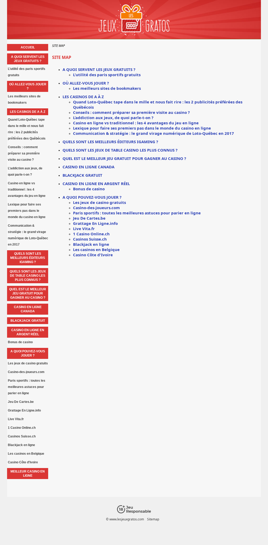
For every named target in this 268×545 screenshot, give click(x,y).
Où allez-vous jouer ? (86, 83)
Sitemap (153, 519)
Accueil (28, 47)
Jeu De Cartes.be (89, 218)
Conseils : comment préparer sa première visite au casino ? (131, 112)
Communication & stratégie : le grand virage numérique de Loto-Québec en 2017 (153, 133)
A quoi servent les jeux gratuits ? (99, 69)
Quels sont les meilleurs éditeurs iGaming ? (110, 141)
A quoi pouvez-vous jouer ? (92, 197)
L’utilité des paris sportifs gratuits (107, 74)
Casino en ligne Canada (88, 166)
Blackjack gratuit (82, 175)
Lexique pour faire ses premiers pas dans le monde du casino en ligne (142, 128)
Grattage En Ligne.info (95, 223)
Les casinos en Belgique (96, 249)
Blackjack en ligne (91, 244)
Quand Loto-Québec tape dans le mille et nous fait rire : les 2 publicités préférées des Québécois (27, 129)
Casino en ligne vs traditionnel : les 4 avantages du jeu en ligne (136, 122)
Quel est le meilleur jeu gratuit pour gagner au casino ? (124, 158)
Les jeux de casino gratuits (99, 202)
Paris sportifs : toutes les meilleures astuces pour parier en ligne (137, 212)
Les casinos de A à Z (83, 96)
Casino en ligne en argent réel (96, 183)
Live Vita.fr (84, 228)
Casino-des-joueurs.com (96, 207)
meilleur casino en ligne (27, 473)
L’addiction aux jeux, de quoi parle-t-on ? (113, 117)
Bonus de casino (89, 188)
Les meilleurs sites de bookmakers (107, 88)
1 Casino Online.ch (91, 233)
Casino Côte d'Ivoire (93, 254)
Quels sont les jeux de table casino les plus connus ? (120, 150)
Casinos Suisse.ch (90, 239)
